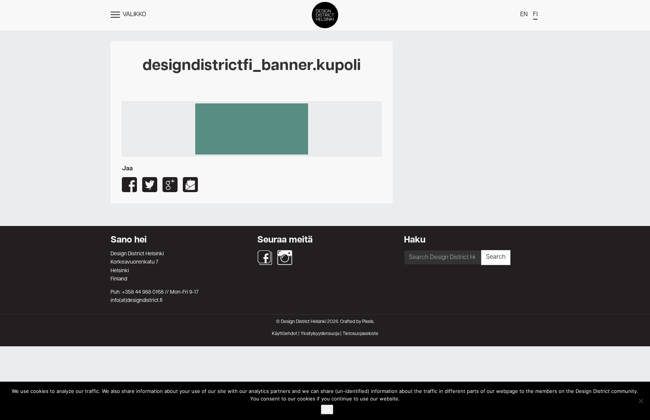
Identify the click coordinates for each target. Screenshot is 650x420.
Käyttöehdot (284, 334)
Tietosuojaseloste (360, 334)
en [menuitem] (524, 15)
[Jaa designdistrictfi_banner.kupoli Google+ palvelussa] (170, 184)
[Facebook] (264, 257)
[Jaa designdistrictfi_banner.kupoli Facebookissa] (129, 184)
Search (496, 257)
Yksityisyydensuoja (320, 334)
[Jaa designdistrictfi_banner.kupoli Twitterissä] (149, 184)
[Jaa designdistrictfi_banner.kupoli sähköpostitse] (190, 184)
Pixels (368, 322)
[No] (640, 401)
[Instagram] (284, 257)
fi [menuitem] (535, 15)
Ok (327, 409)
